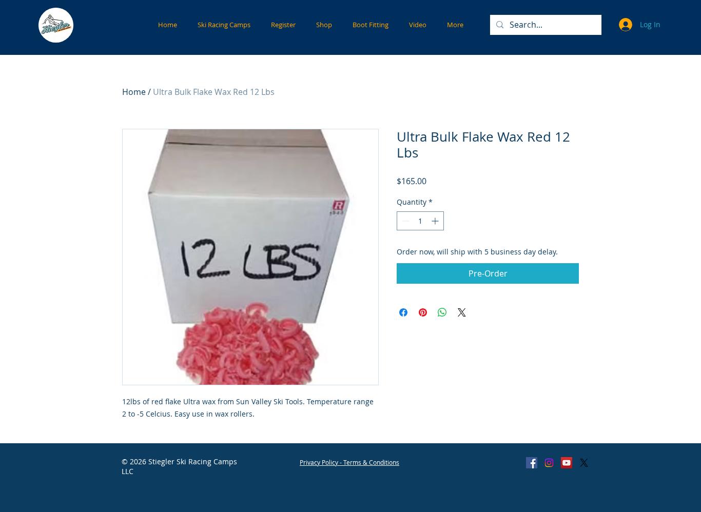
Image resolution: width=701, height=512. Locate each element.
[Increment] (436, 221)
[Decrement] (404, 221)
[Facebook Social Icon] (531, 462)
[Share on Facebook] (403, 312)
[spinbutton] (420, 221)
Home (134, 91)
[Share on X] (462, 312)
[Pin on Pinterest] (423, 312)
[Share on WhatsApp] (442, 312)
